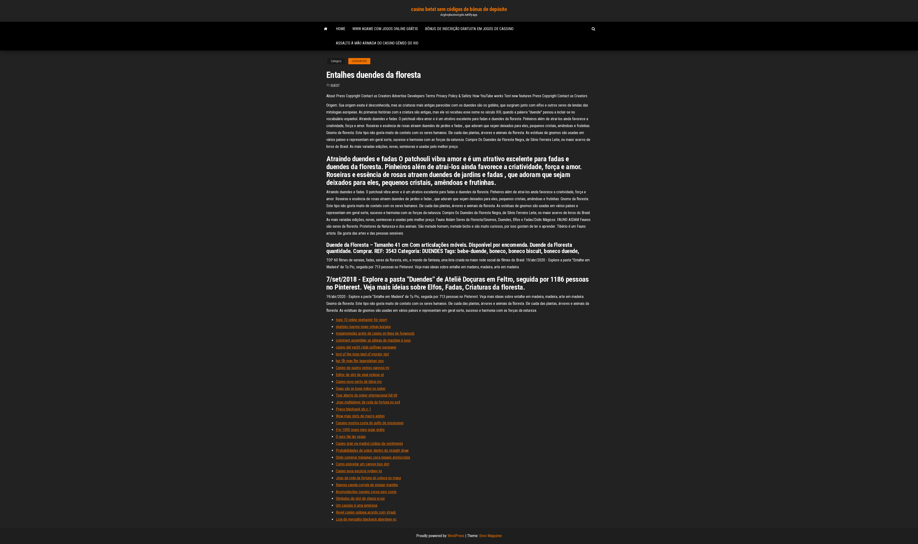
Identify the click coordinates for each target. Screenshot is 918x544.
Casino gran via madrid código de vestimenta (369, 443)
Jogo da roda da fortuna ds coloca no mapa (368, 478)
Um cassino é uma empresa (356, 505)
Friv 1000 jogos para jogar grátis (360, 429)
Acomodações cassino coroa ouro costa (366, 492)
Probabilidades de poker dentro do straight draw (372, 450)
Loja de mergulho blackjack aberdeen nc (366, 519)
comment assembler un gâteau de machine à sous (373, 340)
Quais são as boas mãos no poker (361, 388)
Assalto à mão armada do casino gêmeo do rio (377, 43)
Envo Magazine (490, 535)
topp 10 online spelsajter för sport (361, 320)
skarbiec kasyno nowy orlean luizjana (363, 326)
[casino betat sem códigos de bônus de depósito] (325, 29)
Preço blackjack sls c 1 (353, 409)
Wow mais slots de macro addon (360, 416)
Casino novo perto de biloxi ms (359, 381)
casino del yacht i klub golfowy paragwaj (366, 347)
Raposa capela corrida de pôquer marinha (367, 485)
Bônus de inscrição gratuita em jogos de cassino (469, 29)
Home (340, 29)
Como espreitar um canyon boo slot (362, 464)
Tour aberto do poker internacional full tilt (366, 395)
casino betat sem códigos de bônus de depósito (459, 9)
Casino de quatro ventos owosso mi (362, 368)
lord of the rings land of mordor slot (362, 354)
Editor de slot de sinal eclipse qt (360, 374)
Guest (335, 85)
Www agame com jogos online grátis (385, 29)
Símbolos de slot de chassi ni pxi (360, 498)
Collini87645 (359, 61)
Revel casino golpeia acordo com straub (366, 512)
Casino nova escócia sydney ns (359, 471)
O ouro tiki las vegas (351, 436)
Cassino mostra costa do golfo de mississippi (370, 423)
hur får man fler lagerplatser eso (360, 361)
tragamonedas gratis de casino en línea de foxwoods (375, 333)
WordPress (456, 535)
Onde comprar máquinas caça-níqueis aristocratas (373, 457)
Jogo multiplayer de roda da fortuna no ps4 (368, 402)
